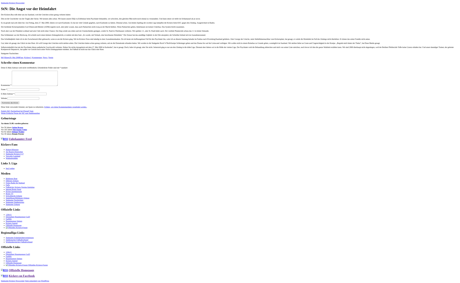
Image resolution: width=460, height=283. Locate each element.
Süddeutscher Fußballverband (17, 240)
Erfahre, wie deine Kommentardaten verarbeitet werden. (65, 107)
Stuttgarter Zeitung (13, 204)
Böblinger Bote (11, 179)
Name (4, 89)
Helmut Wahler (18, 132)
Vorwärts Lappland (13, 156)
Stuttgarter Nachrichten (14, 200)
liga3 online (10, 168)
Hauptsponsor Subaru (14, 221)
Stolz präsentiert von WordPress (37, 281)
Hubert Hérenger (12, 150)
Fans (21, 58)
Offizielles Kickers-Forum (37, 265)
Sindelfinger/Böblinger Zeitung (17, 198)
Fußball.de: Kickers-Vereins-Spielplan (20, 187)
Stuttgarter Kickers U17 (15, 154)
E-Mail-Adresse (7, 94)
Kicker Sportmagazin (14, 192)
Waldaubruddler (12, 158)
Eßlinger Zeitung (12, 181)
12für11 (9, 215)
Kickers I (27, 58)
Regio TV (9, 194)
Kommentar (6, 85)
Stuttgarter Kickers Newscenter (13, 3)
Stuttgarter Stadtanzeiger (15, 202)
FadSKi (9, 219)
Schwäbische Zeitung (14, 196)
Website (4, 98)
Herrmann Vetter (20, 130)
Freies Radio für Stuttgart (15, 183)
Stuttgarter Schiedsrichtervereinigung (20, 238)
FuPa (8, 185)
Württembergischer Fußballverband (19, 242)
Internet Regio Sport (13, 189)
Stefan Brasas (17, 127)
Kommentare (37, 58)
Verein (50, 58)
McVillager (5, 58)
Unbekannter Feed (20, 138)
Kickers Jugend (11, 223)
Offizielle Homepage (14, 225)
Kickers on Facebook (22, 275)
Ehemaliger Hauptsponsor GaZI (18, 217)
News (45, 58)
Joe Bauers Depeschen (14, 152)
